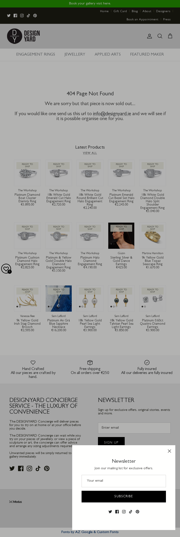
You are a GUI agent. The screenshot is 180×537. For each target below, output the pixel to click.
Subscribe (123, 496)
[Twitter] (110, 512)
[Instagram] (124, 512)
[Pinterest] (137, 512)
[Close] (169, 451)
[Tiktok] (130, 512)
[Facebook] (117, 512)
